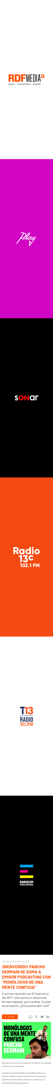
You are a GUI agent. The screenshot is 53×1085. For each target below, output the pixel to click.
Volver (10, 1017)
